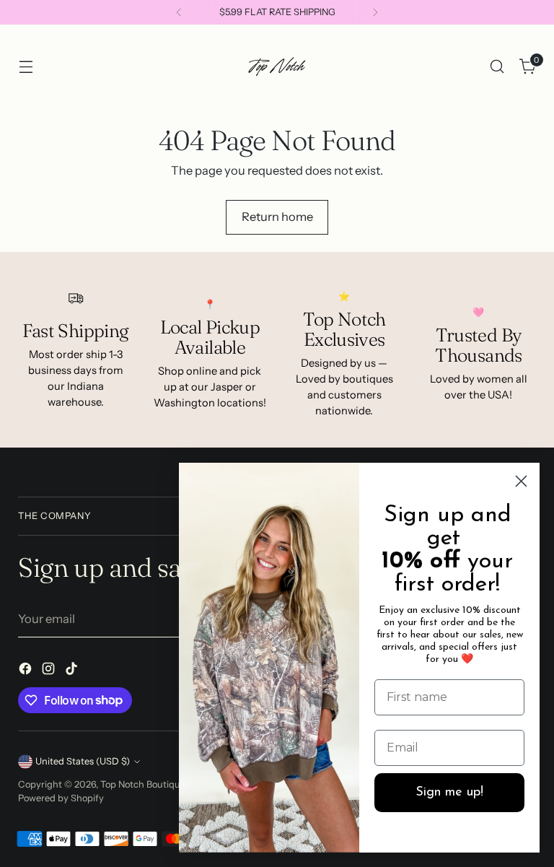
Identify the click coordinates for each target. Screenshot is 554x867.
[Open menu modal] (25, 67)
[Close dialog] (521, 481)
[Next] (375, 12)
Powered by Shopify (61, 798)
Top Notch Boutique (144, 784)
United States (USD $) (82, 761)
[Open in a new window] (26, 671)
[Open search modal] (497, 67)
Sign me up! (449, 792)
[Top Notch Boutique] (277, 66)
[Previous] (179, 12)
